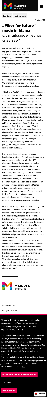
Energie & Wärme (9, 311)
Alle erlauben (8, 390)
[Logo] (16, 284)
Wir (2, 320)
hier (23, 366)
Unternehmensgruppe (22, 320)
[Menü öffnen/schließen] (41, 5)
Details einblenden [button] (8, 382)
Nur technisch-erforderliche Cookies (19, 374)
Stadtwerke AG (8, 306)
